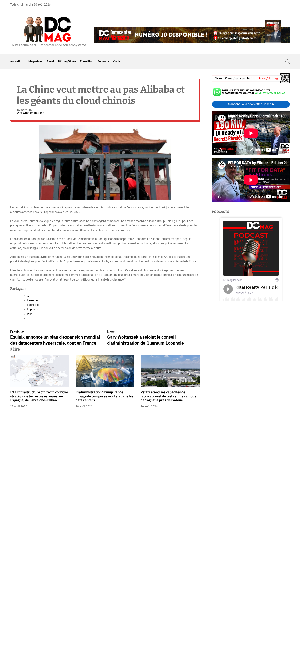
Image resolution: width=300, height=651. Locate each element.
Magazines (35, 61)
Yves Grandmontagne (30, 112)
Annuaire (103, 61)
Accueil (15, 61)
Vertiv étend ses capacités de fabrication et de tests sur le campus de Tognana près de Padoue (168, 396)
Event (50, 61)
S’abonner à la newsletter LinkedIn (251, 104)
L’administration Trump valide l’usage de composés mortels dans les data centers (104, 396)
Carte (116, 61)
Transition (86, 61)
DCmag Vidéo (67, 61)
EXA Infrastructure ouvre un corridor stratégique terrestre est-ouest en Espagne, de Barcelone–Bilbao (39, 396)
